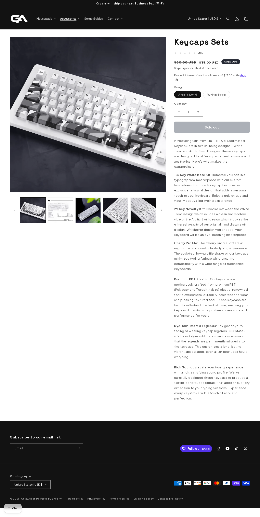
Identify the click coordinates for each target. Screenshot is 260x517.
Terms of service (119, 498)
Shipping (180, 68)
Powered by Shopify (49, 498)
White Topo (218, 95)
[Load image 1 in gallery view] (33, 210)
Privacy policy (96, 498)
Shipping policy (143, 498)
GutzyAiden (28, 498)
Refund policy (74, 498)
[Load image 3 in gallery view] (60, 210)
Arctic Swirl (189, 95)
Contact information (170, 498)
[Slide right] (161, 210)
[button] (46, 18)
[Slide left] (14, 210)
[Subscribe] (78, 448)
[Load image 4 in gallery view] (88, 210)
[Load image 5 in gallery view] (115, 210)
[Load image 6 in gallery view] (143, 210)
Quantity (180, 103)
